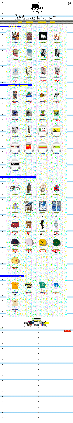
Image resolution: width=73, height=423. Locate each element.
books (19, 22)
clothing (53, 22)
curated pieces (42, 22)
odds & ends (29, 22)
